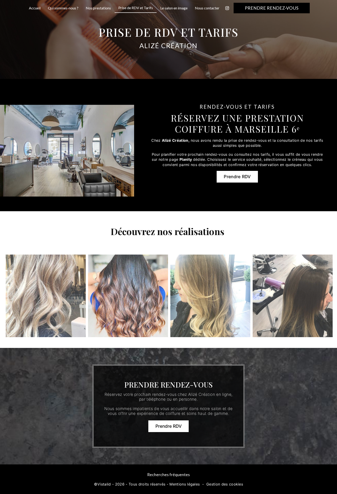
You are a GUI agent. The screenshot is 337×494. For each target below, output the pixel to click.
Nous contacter (207, 8)
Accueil (35, 8)
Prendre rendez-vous (271, 8)
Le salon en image (174, 8)
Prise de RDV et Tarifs (135, 8)
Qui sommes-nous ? (63, 8)
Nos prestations (98, 8)
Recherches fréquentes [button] (168, 474)
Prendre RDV (237, 176)
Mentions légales (184, 484)
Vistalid (104, 484)
